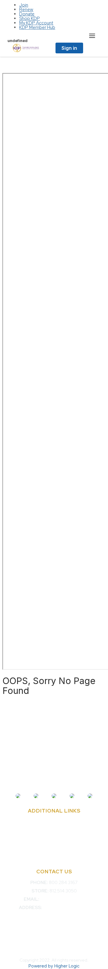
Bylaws (54, 838)
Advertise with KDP (54, 830)
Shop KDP (29, 18)
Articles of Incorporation (54, 847)
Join (23, 5)
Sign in (69, 48)
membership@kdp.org (62, 899)
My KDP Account (36, 23)
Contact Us (54, 822)
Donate (26, 14)
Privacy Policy (54, 855)
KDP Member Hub (37, 27)
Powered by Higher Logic (54, 965)
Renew (26, 10)
